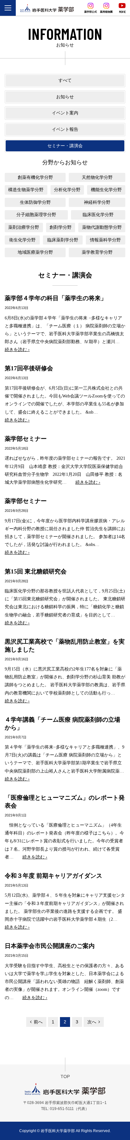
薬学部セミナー (26, 438)
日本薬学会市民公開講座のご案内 (50, 946)
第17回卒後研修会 (29, 368)
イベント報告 (65, 129)
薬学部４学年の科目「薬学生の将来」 (56, 298)
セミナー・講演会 (65, 145)
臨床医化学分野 (98, 214)
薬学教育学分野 (97, 252)
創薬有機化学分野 (35, 177)
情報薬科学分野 (105, 239)
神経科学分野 (97, 202)
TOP (65, 1076)
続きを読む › (17, 349)
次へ (91, 1021)
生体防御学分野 (35, 202)
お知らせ (65, 96)
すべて (65, 80)
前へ (38, 1021)
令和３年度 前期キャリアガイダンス (53, 875)
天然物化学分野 (97, 177)
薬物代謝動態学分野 (102, 227)
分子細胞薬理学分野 (36, 214)
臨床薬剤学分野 (62, 239)
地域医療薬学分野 (35, 252)
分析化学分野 (67, 189)
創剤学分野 (61, 227)
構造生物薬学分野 (26, 189)
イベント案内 (65, 112)
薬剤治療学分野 (23, 227)
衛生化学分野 (22, 239)
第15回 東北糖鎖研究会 (36, 571)
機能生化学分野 (106, 189)
